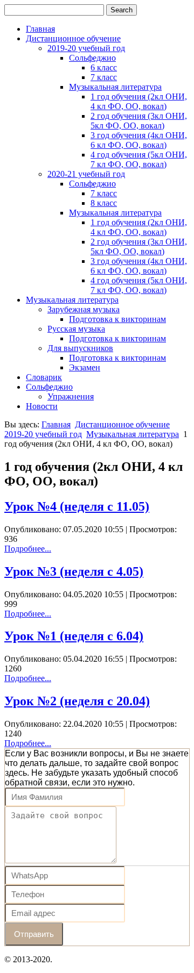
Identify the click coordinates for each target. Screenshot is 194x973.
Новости (42, 406)
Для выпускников (80, 348)
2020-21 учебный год (86, 173)
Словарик (44, 377)
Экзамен (84, 367)
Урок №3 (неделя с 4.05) (73, 571)
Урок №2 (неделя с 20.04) (77, 701)
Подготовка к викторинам (117, 319)
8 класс (104, 203)
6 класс (104, 67)
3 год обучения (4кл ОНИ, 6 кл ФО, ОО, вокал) (139, 140)
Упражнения (70, 396)
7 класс (104, 77)
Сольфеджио (92, 57)
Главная (40, 28)
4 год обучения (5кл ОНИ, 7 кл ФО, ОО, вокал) (139, 159)
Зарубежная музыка (83, 309)
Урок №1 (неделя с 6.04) (73, 636)
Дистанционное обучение (73, 38)
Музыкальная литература (115, 86)
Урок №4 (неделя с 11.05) (76, 506)
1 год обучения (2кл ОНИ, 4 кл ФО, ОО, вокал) (139, 101)
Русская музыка (76, 328)
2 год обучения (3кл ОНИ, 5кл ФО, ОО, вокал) (139, 120)
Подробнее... (27, 548)
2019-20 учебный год (86, 48)
